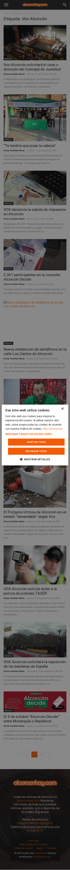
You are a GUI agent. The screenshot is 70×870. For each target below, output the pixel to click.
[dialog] (35, 435)
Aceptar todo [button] (36, 442)
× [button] (62, 408)
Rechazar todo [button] (36, 451)
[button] (35, 434)
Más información (53, 428)
